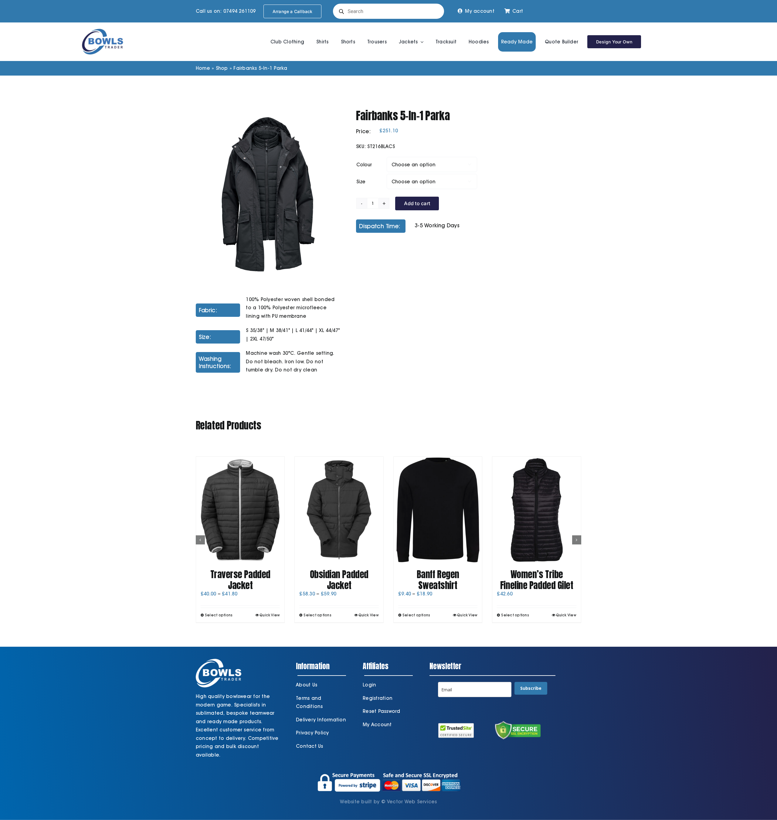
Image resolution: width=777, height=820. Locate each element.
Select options (218, 615)
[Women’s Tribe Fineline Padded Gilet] (536, 510)
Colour (364, 165)
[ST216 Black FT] (268, 193)
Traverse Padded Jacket (240, 580)
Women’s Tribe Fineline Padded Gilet (536, 580)
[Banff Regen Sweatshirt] (438, 510)
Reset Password (381, 711)
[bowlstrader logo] (102, 28)
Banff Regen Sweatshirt (438, 580)
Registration (377, 698)
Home (203, 68)
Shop (222, 68)
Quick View (270, 615)
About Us (306, 685)
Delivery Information (321, 720)
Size (360, 182)
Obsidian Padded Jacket (339, 580)
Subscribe (530, 688)
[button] (200, 539)
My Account (377, 724)
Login (369, 685)
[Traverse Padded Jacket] (240, 510)
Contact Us (309, 746)
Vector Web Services (412, 802)
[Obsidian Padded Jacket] (339, 510)
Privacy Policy (312, 733)
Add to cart (417, 203)
